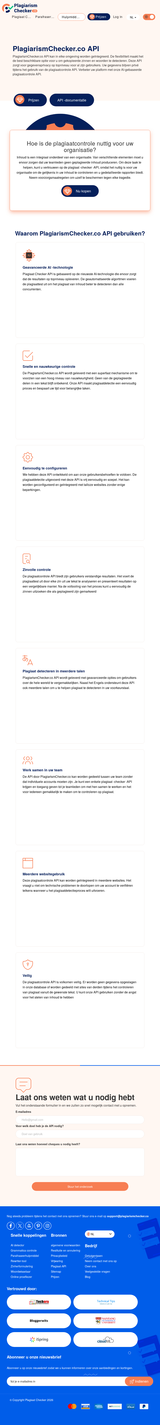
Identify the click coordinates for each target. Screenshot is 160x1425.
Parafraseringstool (46, 16)
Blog (87, 1277)
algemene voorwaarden (65, 1245)
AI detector (17, 1245)
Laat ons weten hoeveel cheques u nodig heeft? (48, 1144)
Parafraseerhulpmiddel (25, 1256)
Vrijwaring (57, 1261)
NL (132, 17)
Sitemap (56, 1271)
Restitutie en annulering (65, 1250)
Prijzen (101, 16)
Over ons (90, 1266)
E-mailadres (23, 1112)
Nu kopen (83, 190)
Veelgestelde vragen (97, 1271)
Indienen (141, 1381)
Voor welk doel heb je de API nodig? (40, 1126)
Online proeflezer (21, 1277)
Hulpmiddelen (72, 17)
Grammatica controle (24, 1250)
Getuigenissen (94, 1256)
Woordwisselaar (20, 1271)
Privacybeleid (59, 1256)
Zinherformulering (22, 1266)
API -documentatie (71, 99)
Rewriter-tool (18, 1261)
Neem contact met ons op (101, 1261)
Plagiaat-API (58, 1266)
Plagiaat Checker (22, 16)
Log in (118, 16)
